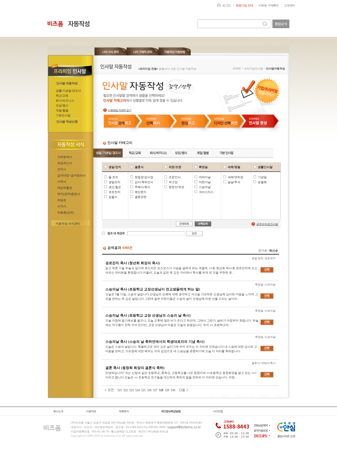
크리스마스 (206, 192)
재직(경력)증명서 (68, 194)
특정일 (203, 167)
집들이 (113, 197)
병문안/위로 (176, 187)
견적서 (61, 169)
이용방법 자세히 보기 (119, 110)
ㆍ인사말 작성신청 (65, 121)
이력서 (61, 181)
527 (155, 390)
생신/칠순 (115, 187)
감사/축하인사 (144, 182)
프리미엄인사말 (253, 68)
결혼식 (139, 167)
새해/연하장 (235, 177)
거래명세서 (64, 157)
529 (167, 390)
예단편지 (141, 192)
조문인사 (175, 177)
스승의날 (205, 187)
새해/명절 (234, 167)
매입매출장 (64, 188)
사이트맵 (218, 411)
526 (149, 390)
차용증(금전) (65, 212)
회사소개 (58, 411)
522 (125, 390)
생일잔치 (114, 182)
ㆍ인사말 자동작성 (65, 83)
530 (173, 390)
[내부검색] (265, 24)
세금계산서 (64, 163)
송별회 (262, 182)
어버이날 (205, 177)
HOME (237, 68)
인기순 (262, 250)
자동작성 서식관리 (68, 223)
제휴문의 (124, 411)
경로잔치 (114, 192)
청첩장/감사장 (144, 177)
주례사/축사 (142, 187)
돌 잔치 (113, 177)
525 (143, 390)
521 (119, 390)
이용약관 (91, 411)
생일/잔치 (115, 167)
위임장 (61, 200)
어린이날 (205, 182)
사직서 (61, 206)
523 (131, 390)
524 (137, 390)
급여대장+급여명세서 (71, 175)
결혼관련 (141, 197)
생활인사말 (265, 167)
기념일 (262, 177)
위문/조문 (175, 167)
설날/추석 (234, 182)
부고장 (173, 182)
